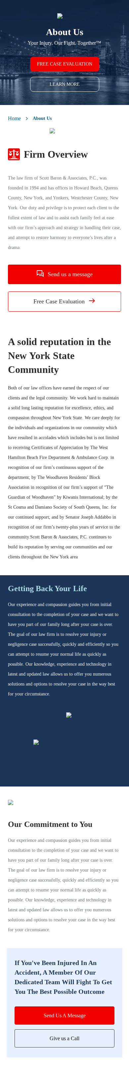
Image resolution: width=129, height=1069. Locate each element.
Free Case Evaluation (59, 301)
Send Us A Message (65, 1015)
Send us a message (70, 274)
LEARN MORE (65, 84)
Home (14, 118)
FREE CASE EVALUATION (64, 64)
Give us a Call (64, 1038)
